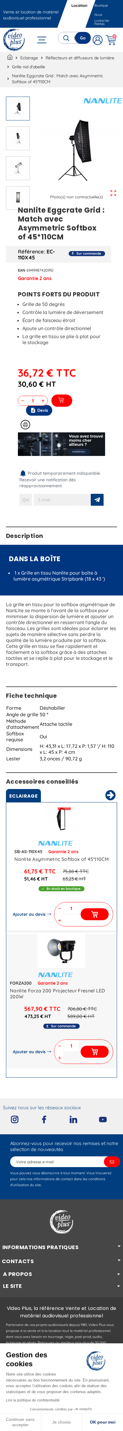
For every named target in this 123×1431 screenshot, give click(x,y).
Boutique (101, 5)
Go (83, 38)
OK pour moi (103, 1422)
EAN (21, 270)
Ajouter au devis (29, 914)
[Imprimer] (25, 424)
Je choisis (61, 1422)
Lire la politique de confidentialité (33, 1400)
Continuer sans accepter (20, 1422)
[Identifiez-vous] (97, 40)
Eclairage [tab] (23, 796)
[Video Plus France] (14, 40)
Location (79, 5)
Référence (31, 251)
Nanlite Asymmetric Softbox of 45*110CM (61, 859)
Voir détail (61, 820)
